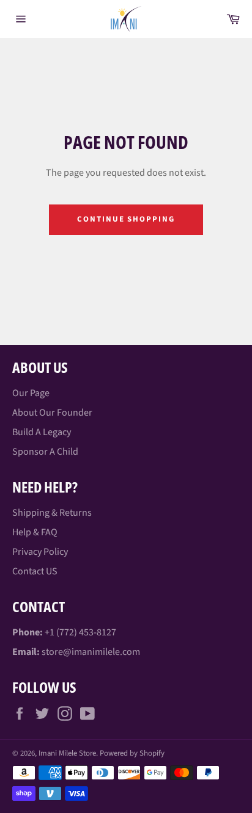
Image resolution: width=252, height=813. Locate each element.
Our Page (31, 393)
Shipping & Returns (52, 512)
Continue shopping (126, 219)
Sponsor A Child (45, 451)
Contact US (34, 571)
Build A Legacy (41, 432)
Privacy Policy (40, 551)
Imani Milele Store (67, 753)
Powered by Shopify (132, 753)
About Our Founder (52, 412)
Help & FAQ (34, 532)
